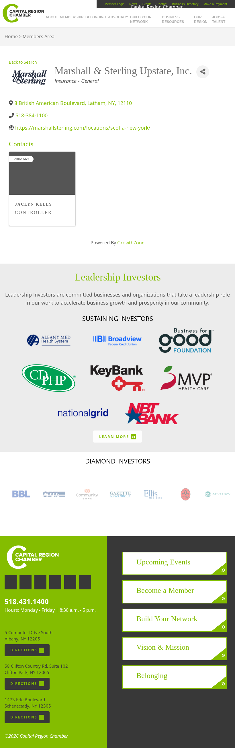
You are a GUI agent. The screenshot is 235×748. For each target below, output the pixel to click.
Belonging (95, 17)
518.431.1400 (27, 601)
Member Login (114, 4)
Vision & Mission (162, 647)
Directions (23, 650)
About (52, 17)
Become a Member (165, 590)
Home (11, 36)
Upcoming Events (163, 562)
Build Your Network (141, 19)
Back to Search (23, 62)
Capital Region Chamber (23, 13)
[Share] (202, 71)
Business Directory (185, 4)
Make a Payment (215, 4)
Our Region (200, 19)
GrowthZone (130, 242)
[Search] (234, 14)
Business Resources (173, 19)
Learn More (117, 436)
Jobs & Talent (218, 19)
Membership (71, 17)
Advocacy (118, 17)
